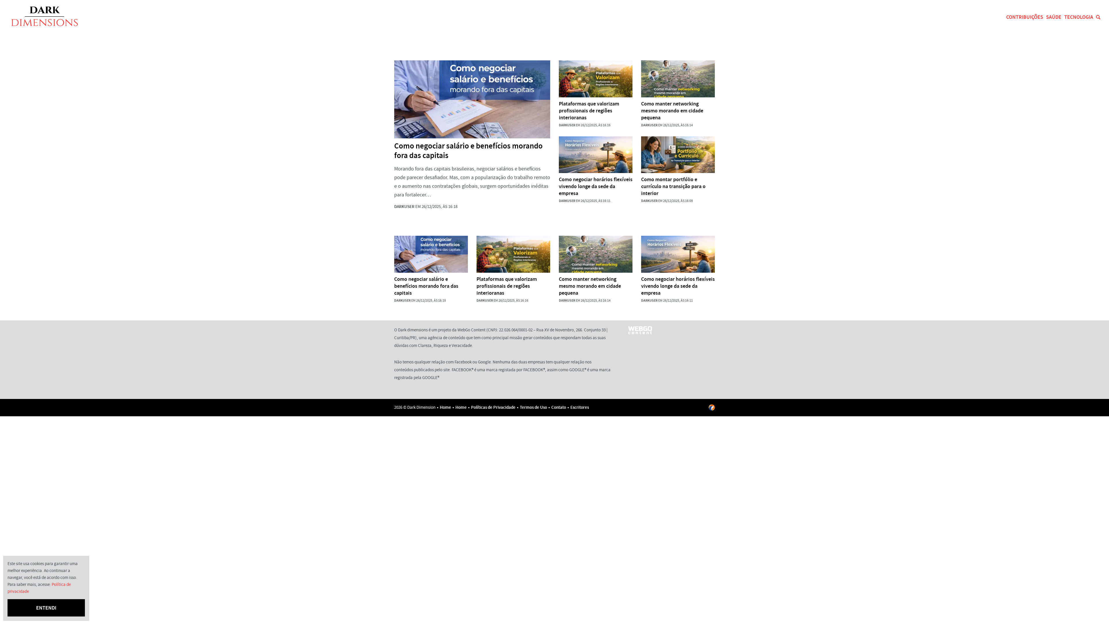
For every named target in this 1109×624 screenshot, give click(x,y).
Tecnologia (1078, 17)
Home (445, 407)
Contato (558, 407)
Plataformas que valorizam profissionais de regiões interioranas (589, 110)
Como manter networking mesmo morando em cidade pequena (672, 110)
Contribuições (1024, 17)
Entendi (46, 607)
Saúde (1053, 17)
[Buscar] (1098, 17)
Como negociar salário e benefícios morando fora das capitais (468, 150)
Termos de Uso (533, 407)
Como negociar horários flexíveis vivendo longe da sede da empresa (595, 186)
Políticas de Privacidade (493, 407)
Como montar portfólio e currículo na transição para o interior (673, 186)
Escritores (579, 407)
